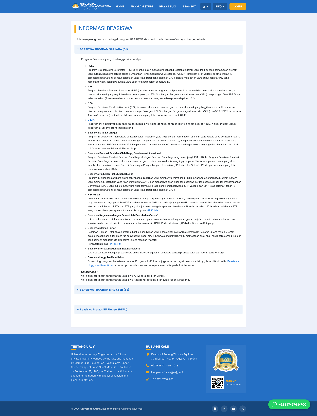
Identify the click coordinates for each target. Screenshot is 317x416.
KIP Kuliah (152, 210)
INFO (218, 6)
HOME (120, 6)
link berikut (115, 244)
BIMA (91, 119)
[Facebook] (215, 408)
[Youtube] (233, 408)
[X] (242, 408)
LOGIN (238, 6)
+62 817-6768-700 (162, 379)
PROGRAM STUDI (142, 6)
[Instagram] (224, 408)
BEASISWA (189, 6)
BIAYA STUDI (167, 6)
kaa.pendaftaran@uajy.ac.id (167, 372)
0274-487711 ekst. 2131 (165, 365)
